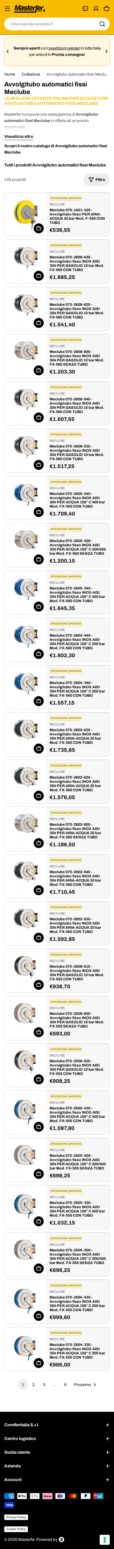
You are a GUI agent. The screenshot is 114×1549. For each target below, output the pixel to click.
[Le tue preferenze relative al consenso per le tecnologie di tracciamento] (105, 1540)
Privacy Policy (16, 1517)
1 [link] (23, 1385)
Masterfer (26, 1539)
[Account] (96, 9)
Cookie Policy (16, 1529)
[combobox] (57, 24)
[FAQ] (85, 9)
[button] (8, 51)
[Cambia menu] (7, 9)
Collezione (31, 74)
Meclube (57, 204)
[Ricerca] (102, 24)
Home (9, 74)
